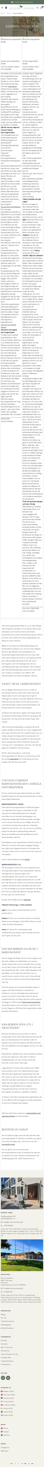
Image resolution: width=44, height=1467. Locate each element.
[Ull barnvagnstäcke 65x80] (33, 48)
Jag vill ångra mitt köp (9, 1354)
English (6, 1432)
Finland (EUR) (8, 1402)
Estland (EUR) (8, 1398)
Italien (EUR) (8, 1415)
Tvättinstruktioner (7, 1321)
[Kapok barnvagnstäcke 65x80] (11, 48)
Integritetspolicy (7, 1361)
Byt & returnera (7, 1347)
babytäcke (12, 86)
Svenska (6, 1435)
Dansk (5, 1428)
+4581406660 (8, 1225)
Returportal (5, 1351)
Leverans (4, 1344)
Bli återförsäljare (7, 1328)
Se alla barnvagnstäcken (11, 207)
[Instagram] (8, 1378)
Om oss (4, 1318)
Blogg (3, 1314)
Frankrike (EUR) (9, 1405)
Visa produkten (7, 421)
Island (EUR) (8, 1412)
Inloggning (5, 1447)
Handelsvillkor (6, 1358)
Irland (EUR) (7, 1408)
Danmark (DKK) (9, 1395)
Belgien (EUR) (8, 1391)
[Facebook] (3, 1378)
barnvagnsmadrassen (31, 1002)
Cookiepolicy (5, 1364)
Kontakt (4, 1340)
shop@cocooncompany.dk (13, 1222)
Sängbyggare (6, 1325)
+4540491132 (8, 1292)
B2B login (4, 1451)
